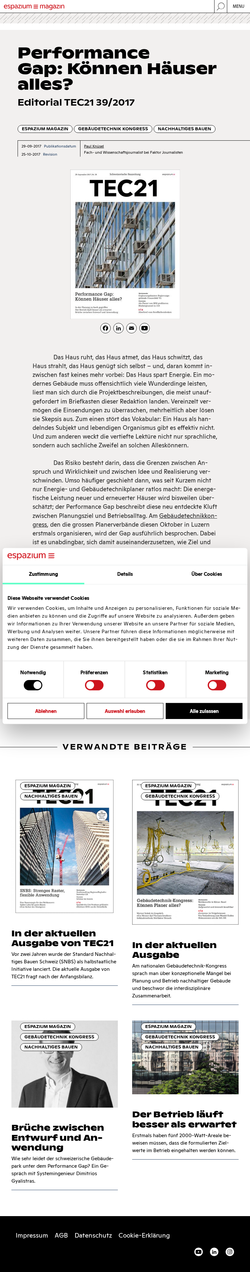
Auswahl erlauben (125, 710)
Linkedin (214, 1251)
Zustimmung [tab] (43, 574)
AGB (61, 1235)
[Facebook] (105, 328)
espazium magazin (45, 129)
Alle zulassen (204, 710)
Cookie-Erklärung (144, 1235)
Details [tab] (125, 574)
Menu (239, 6)
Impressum (32, 1235)
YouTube (198, 1251)
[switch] (94, 685)
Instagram (229, 1251)
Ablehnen (46, 710)
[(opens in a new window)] (144, 328)
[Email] (131, 328)
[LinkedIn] (118, 328)
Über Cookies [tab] (206, 574)
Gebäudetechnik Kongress (113, 129)
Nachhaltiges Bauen (184, 129)
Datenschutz (93, 1235)
